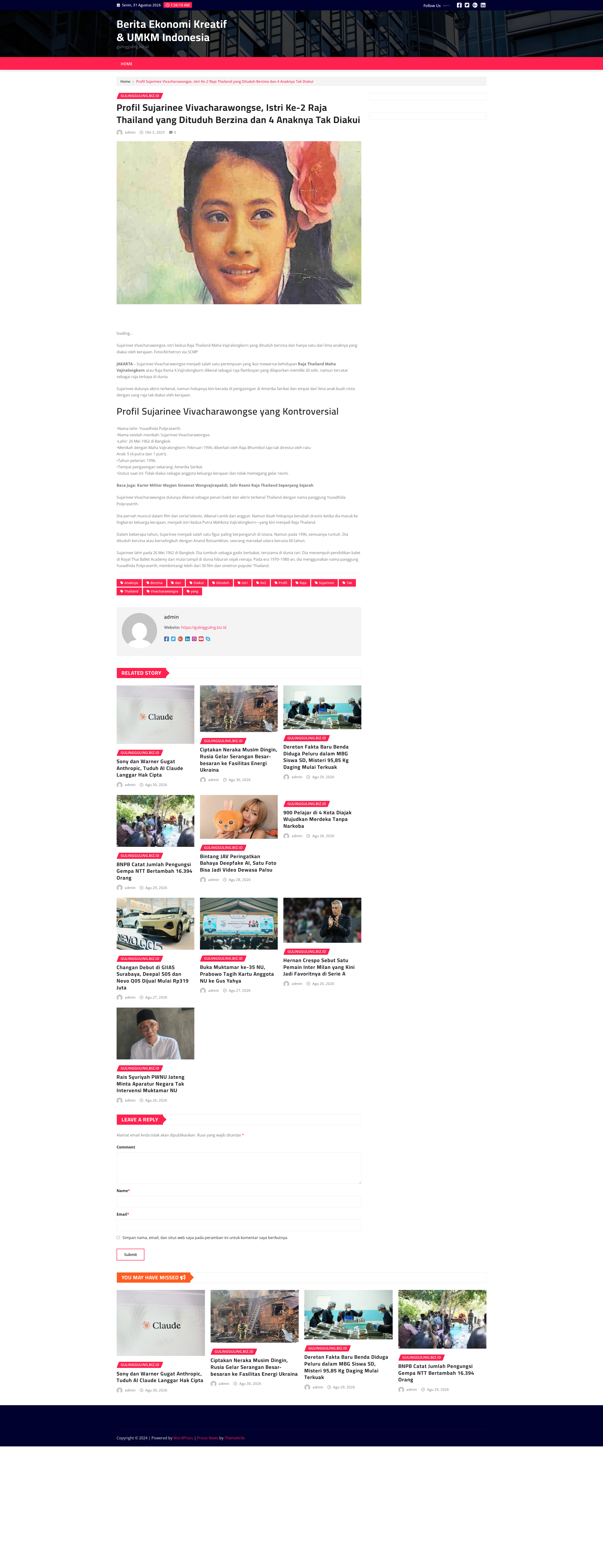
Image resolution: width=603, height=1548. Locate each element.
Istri (245, 582)
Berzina (157, 582)
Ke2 (263, 582)
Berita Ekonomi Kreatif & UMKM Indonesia (172, 30)
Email (123, 1214)
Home (127, 63)
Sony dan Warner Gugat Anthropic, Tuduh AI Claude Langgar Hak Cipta (150, 768)
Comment (126, 1147)
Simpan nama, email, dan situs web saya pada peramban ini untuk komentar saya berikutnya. (205, 1237)
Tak (349, 582)
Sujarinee (326, 582)
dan (178, 582)
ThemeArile (234, 1438)
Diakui (199, 582)
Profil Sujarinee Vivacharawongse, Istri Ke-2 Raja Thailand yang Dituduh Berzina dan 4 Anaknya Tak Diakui (224, 81)
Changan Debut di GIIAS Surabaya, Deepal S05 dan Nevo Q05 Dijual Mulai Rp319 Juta (153, 977)
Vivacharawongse (164, 591)
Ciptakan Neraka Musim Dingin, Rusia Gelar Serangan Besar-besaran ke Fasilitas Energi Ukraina (238, 760)
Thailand (131, 591)
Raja (303, 582)
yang (194, 591)
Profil (283, 582)
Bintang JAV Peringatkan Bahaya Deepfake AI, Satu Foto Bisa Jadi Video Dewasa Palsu (238, 863)
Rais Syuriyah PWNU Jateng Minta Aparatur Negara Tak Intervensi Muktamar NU (151, 1083)
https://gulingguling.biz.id (203, 627)
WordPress (183, 1438)
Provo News (207, 1438)
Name (123, 1190)
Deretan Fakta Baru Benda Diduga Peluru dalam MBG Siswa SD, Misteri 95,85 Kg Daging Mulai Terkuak (316, 757)
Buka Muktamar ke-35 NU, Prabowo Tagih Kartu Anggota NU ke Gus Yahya (237, 973)
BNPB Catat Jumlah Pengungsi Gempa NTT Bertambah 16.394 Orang (154, 871)
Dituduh (222, 582)
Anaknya (131, 582)
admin (130, 132)
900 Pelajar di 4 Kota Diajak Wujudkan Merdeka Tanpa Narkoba (317, 819)
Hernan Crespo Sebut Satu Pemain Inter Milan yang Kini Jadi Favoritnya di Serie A (319, 967)
